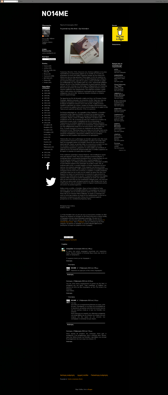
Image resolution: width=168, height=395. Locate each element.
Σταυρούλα (69, 248)
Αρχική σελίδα (82, 375)
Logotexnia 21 (118, 114)
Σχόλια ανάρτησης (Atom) (75, 379)
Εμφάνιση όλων (122, 150)
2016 (45, 115)
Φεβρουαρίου (48, 147)
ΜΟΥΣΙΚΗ (47, 78)
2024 (45, 95)
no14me (46, 68)
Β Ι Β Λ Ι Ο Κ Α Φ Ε (120, 101)
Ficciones (117, 143)
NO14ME (55, 13)
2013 (45, 122)
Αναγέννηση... (117, 71)
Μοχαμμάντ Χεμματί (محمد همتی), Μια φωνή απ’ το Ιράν (119, 117)
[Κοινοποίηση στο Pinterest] (72, 237)
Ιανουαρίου (47, 149)
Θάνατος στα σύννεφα (120, 110)
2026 (45, 90)
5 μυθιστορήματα (118, 96)
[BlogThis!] (67, 237)
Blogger (90, 389)
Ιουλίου (46, 134)
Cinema (46, 66)
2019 (45, 108)
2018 (45, 110)
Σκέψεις (46, 82)
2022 (45, 100)
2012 (45, 152)
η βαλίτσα (117, 134)
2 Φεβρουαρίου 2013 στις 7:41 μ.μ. (83, 331)
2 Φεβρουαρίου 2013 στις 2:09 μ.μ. (88, 268)
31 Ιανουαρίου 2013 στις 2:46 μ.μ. (83, 248)
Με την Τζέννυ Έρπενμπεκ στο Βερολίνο (118, 137)
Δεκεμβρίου (47, 125)
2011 (45, 155)
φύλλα (116, 69)
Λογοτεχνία (73, 240)
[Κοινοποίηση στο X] (69, 237)
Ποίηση (46, 80)
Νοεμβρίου (47, 127)
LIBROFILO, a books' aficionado (119, 94)
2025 (45, 93)
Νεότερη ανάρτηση (67, 375)
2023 (45, 98)
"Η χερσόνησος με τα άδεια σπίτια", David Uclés (119, 78)
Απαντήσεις (71, 264)
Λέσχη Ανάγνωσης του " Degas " (120, 85)
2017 (45, 113)
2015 (45, 118)
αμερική (67, 240)
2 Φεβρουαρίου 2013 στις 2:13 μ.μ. (88, 300)
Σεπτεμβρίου (47, 132)
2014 (45, 120)
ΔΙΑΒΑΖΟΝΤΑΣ (118, 75)
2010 (45, 157)
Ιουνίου (46, 137)
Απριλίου (46, 142)
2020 (45, 105)
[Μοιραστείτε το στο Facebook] (70, 237)
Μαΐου (46, 139)
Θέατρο (46, 74)
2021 (45, 103)
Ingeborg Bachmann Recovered (117, 125)
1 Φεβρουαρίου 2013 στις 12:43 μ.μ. (83, 281)
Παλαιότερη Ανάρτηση (99, 375)
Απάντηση (69, 261)
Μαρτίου (46, 144)
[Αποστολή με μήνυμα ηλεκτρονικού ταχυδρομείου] (65, 237)
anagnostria (117, 108)
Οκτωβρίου (47, 130)
